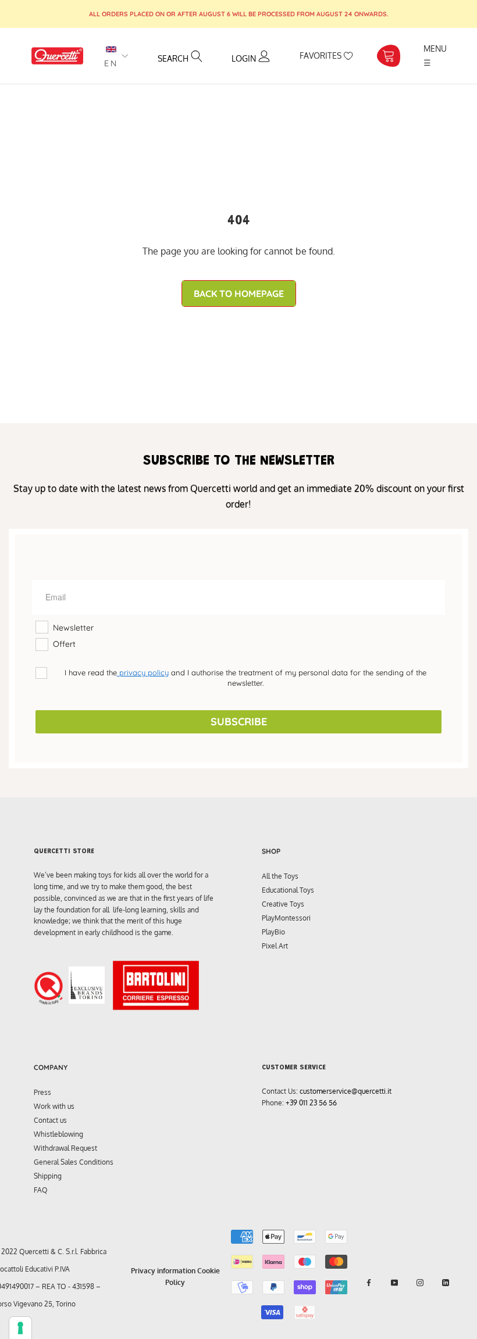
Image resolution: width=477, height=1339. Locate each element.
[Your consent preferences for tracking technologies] (20, 1328)
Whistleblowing (58, 1134)
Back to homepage (239, 293)
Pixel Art (275, 945)
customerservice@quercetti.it (345, 1091)
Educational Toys (288, 890)
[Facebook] (368, 1282)
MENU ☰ (436, 55)
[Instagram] (420, 1282)
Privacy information (163, 1270)
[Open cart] (388, 56)
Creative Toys (283, 904)
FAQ (41, 1190)
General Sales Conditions (73, 1162)
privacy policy (143, 672)
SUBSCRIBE (239, 721)
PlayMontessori (286, 918)
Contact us (50, 1120)
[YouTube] (394, 1282)
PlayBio (273, 932)
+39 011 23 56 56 (311, 1102)
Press (42, 1092)
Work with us (54, 1106)
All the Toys (280, 876)
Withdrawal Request (65, 1148)
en (111, 63)
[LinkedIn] (445, 1282)
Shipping (48, 1176)
